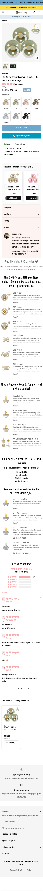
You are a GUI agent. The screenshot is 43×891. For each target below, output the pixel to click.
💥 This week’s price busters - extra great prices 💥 (21, 7)
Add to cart (13, 198)
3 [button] (21, 689)
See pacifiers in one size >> (22, 553)
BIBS (7, 74)
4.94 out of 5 (27, 569)
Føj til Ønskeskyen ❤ (23, 136)
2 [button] (18, 689)
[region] (21, 186)
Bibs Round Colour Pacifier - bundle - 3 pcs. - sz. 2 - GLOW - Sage (10, 727)
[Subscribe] (39, 821)
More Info (15, 303)
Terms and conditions (17, 828)
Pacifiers (4, 21)
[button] (39, 12)
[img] (12, 599)
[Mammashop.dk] (21, 12)
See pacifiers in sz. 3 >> (21, 538)
